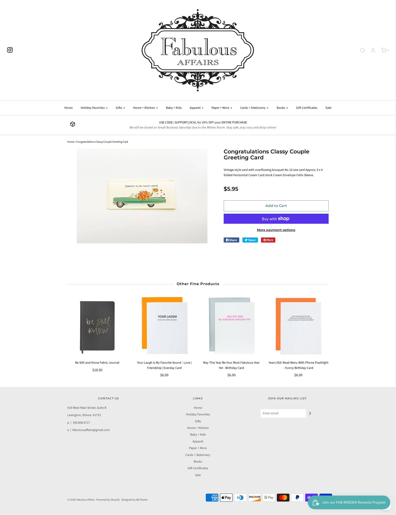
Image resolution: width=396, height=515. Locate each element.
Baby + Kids (174, 108)
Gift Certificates (306, 108)
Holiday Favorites (198, 414)
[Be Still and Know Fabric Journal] (97, 326)
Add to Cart (276, 206)
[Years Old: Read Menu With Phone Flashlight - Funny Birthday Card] (298, 326)
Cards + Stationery (197, 455)
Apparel (197, 441)
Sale (328, 108)
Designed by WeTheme (134, 500)
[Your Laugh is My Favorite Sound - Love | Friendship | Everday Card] (164, 326)
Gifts (198, 421)
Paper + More (198, 448)
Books (198, 461)
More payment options (276, 230)
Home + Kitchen (198, 428)
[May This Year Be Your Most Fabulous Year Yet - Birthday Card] (231, 326)
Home (68, 108)
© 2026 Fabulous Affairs (81, 500)
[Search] (360, 50)
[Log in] (371, 50)
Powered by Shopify (108, 500)
